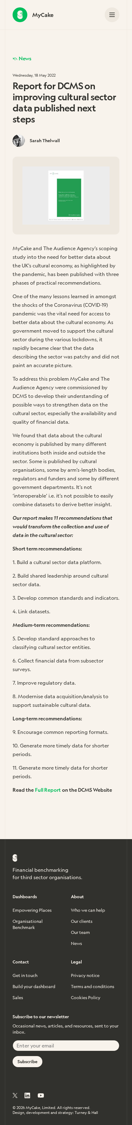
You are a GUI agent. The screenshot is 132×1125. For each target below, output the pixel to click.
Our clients (81, 921)
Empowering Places (32, 910)
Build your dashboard (34, 986)
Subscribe (27, 1061)
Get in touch (25, 975)
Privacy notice (85, 975)
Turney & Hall (86, 1112)
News (25, 58)
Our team (80, 932)
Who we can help (88, 910)
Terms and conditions (92, 986)
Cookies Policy (85, 997)
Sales (18, 997)
